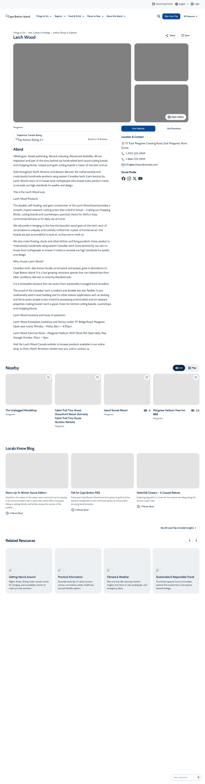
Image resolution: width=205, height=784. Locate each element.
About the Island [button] (115, 16)
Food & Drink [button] (75, 16)
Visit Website (143, 128)
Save (187, 35)
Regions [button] (59, 16)
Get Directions (179, 129)
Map (194, 367)
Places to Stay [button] (94, 16)
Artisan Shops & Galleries (65, 32)
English (182, 4)
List (181, 367)
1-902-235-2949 (135, 153)
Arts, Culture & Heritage (39, 32)
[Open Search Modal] (158, 16)
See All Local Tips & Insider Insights (177, 528)
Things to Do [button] (42, 16)
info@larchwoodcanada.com (141, 164)
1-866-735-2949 (135, 159)
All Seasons (189, 16)
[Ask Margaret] (198, 777)
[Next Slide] (196, 540)
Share (172, 35)
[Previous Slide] (190, 540)
